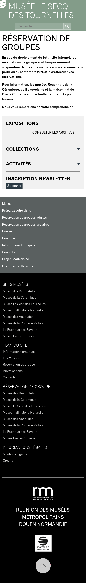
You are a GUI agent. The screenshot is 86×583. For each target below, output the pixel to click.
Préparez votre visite (16, 210)
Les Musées (11, 358)
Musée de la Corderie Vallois (23, 323)
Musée (6, 203)
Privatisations (13, 371)
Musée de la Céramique (19, 297)
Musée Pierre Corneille (19, 336)
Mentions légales (15, 454)
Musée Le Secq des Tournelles (41, 11)
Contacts (8, 252)
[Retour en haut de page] (43, 565)
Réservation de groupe (19, 364)
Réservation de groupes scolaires (25, 224)
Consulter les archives (53, 132)
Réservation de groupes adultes (24, 217)
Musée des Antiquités (18, 316)
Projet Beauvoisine (15, 259)
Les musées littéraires (17, 266)
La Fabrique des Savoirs (20, 329)
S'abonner (14, 185)
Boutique (8, 238)
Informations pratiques (19, 351)
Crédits (8, 460)
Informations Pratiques (18, 245)
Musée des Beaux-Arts (19, 291)
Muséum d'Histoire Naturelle (23, 310)
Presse (7, 231)
